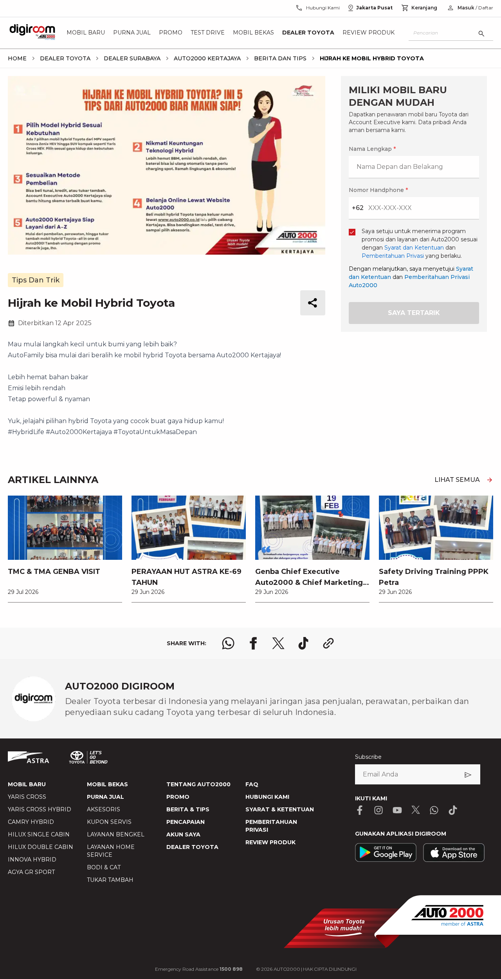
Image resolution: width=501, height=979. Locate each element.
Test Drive (208, 32)
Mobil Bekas (253, 32)
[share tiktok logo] (303, 643)
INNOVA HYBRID (32, 859)
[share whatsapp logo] (228, 643)
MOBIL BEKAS (107, 784)
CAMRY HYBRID (31, 821)
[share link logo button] (328, 643)
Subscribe (368, 756)
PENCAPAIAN (185, 821)
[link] (65, 549)
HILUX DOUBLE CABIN (40, 847)
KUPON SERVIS (109, 821)
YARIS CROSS (27, 796)
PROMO (177, 796)
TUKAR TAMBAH (110, 879)
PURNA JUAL (105, 796)
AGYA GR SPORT (31, 872)
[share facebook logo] (253, 643)
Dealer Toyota (308, 32)
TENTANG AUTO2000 (198, 784)
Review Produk (368, 32)
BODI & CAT (104, 867)
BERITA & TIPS (187, 809)
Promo (170, 32)
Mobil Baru (86, 32)
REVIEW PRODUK (270, 842)
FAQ (251, 784)
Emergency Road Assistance (199, 969)
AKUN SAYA (183, 834)
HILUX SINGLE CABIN (39, 834)
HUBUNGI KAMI (267, 796)
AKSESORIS (103, 809)
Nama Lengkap (372, 148)
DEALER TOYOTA (192, 847)
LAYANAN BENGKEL (115, 834)
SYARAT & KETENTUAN (279, 809)
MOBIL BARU (27, 784)
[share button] (312, 302)
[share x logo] (278, 643)
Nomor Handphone (378, 190)
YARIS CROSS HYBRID (39, 809)
